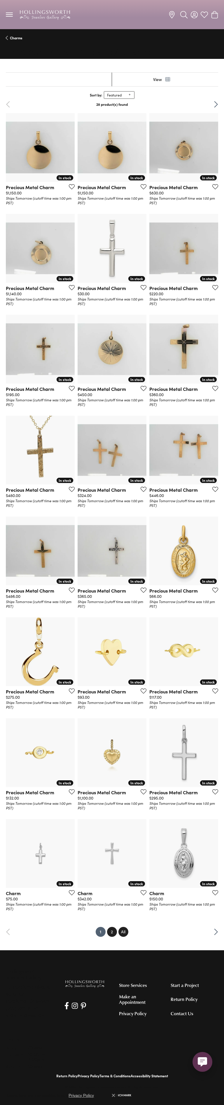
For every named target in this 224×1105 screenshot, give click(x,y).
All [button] (123, 931)
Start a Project (185, 985)
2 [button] (112, 931)
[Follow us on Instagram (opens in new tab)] (75, 1005)
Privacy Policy (132, 1013)
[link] (172, 14)
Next (208, 104)
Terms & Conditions (115, 1076)
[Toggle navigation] (9, 14)
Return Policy (184, 999)
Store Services (133, 985)
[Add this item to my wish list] (70, 186)
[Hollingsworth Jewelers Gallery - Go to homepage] (84, 984)
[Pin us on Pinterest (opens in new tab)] (83, 1005)
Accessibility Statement (149, 1076)
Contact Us (182, 1013)
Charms (16, 38)
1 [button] (103, 931)
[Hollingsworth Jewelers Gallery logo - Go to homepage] (45, 14)
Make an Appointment (132, 999)
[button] (184, 14)
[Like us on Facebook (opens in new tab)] (66, 1005)
